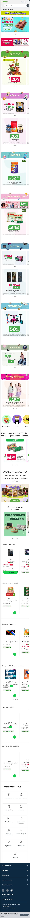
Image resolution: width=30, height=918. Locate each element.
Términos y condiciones (7, 894)
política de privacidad (11, 914)
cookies (2, 915)
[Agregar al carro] (14, 612)
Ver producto (10, 572)
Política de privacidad (7, 899)
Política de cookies (6, 896)
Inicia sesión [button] (24, 1)
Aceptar (24, 914)
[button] (17, 5)
